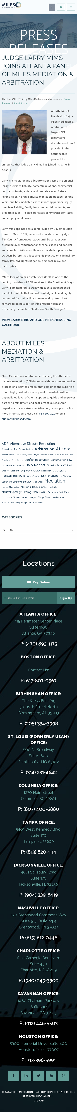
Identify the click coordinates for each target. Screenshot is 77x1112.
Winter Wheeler (35, 502)
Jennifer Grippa (49, 475)
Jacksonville (19, 476)
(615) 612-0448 (41, 937)
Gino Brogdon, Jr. (59, 471)
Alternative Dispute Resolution (32, 443)
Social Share (20, 104)
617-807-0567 (41, 680)
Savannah (53, 492)
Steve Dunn (20, 497)
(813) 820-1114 (41, 852)
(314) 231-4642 (41, 772)
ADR (5, 443)
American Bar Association (17, 449)
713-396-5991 (41, 1060)
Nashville (53, 487)
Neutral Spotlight (12, 492)
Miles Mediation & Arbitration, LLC (35, 1092)
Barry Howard (8, 454)
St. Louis (7, 497)
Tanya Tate (44, 497)
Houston (7, 476)
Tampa (32, 497)
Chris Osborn (17, 460)
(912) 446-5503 (41, 1023)
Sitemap (38, 1101)
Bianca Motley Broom (24, 454)
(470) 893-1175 (41, 644)
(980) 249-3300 (41, 980)
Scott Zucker (65, 492)
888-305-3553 (47, 413)
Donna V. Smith (64, 466)
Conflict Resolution (37, 459)
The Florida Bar (57, 497)
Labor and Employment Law (16, 482)
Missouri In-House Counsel (34, 487)
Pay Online (41, 582)
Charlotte (6, 460)
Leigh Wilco (37, 482)
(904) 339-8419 (41, 895)
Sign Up (66, 598)
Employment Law (30, 471)
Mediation (54, 481)
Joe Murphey (65, 476)
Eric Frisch (46, 471)
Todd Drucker (8, 502)
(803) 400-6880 (41, 809)
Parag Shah (31, 492)
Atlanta (63, 449)
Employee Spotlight (10, 471)
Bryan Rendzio (40, 454)
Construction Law (61, 460)
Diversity (51, 465)
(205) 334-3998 (41, 723)
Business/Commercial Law (60, 454)
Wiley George (21, 502)
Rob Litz (42, 492)
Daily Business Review (13, 466)
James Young (33, 476)
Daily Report (35, 465)
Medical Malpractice (10, 487)
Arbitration (44, 449)
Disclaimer (43, 1097)
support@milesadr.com (16, 419)
